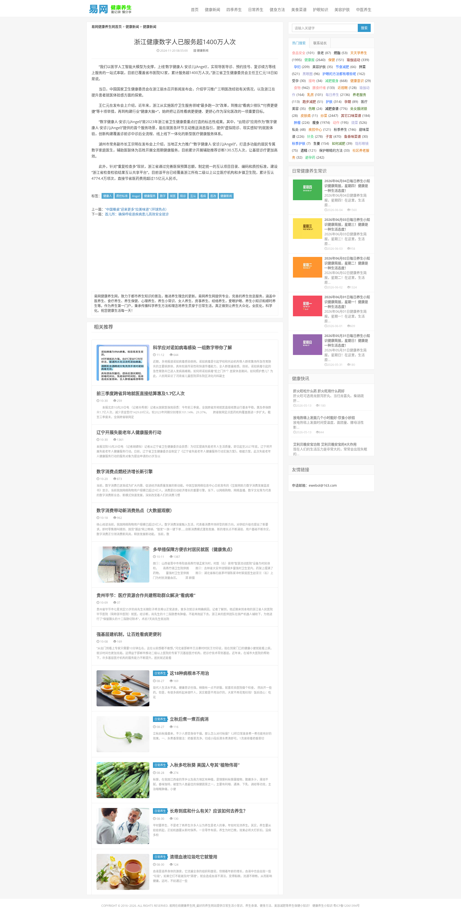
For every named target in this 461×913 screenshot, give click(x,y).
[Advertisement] (184, 255)
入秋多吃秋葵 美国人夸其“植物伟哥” (205, 765)
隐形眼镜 (362, 143)
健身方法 (277, 9)
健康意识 (357, 80)
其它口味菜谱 (351, 115)
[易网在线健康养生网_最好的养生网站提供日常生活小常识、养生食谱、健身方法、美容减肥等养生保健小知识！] (110, 7)
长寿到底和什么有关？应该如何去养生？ (209, 811)
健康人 (107, 196)
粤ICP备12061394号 (346, 906)
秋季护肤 (298, 143)
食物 (297, 87)
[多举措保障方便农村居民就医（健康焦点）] (123, 565)
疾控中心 (315, 129)
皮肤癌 (306, 115)
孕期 (347, 101)
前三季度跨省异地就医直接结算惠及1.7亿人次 (141, 393)
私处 (295, 129)
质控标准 (122, 196)
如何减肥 (338, 143)
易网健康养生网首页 (106, 26)
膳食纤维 (319, 87)
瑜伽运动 (353, 59)
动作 (336, 122)
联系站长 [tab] (320, 43)
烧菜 (354, 122)
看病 (203, 196)
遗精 (304, 150)
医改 (213, 196)
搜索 (364, 27)
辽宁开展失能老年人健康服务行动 (129, 432)
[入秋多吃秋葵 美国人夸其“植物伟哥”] (123, 780)
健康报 (309, 59)
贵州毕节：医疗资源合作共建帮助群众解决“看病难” (146, 595)
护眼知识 (320, 9)
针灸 (310, 136)
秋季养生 (340, 129)
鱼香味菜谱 (352, 136)
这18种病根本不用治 (189, 673)
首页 (195, 9)
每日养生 (332, 94)
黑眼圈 (308, 73)
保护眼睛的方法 (331, 150)
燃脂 (337, 52)
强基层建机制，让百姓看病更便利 (129, 634)
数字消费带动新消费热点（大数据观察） (135, 510)
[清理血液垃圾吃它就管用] (123, 872)
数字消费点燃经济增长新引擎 (125, 471)
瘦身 (315, 122)
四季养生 (234, 9)
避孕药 (310, 157)
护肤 (329, 101)
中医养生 (363, 9)
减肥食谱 (332, 108)
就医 (173, 196)
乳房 (310, 94)
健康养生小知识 (322, 906)
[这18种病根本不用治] (123, 688)
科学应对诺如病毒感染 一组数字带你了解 (192, 347)
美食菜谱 (299, 9)
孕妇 (297, 66)
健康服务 (150, 196)
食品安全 (298, 52)
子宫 (329, 136)
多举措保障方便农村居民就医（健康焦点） (194, 549)
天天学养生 (358, 52)
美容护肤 (342, 9)
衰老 (320, 52)
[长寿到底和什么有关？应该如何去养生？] (123, 826)
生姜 (316, 143)
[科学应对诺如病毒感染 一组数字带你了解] (123, 363)
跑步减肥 (309, 101)
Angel (136, 196)
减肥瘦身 (332, 80)
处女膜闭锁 (358, 108)
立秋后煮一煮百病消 (189, 719)
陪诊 (183, 196)
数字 (163, 196)
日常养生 (255, 9)
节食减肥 (342, 66)
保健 (331, 59)
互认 (193, 196)
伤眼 (312, 108)
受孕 (295, 80)
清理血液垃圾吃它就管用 (193, 857)
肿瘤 (297, 122)
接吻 (312, 80)
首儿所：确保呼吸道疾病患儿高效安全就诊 (137, 214)
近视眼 (343, 87)
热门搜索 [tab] (299, 43)
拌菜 (362, 66)
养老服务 (359, 94)
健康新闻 (212, 9)
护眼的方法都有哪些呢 (339, 73)
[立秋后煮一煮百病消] (123, 734)
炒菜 (324, 115)
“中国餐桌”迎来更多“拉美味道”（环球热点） (137, 209)
